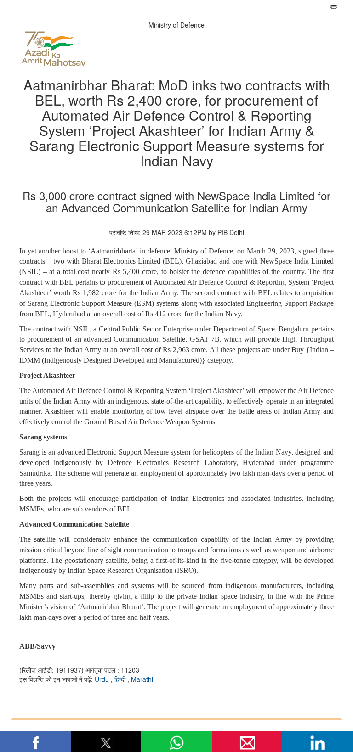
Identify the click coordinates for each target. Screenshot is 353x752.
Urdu (103, 679)
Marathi (142, 679)
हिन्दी (120, 679)
